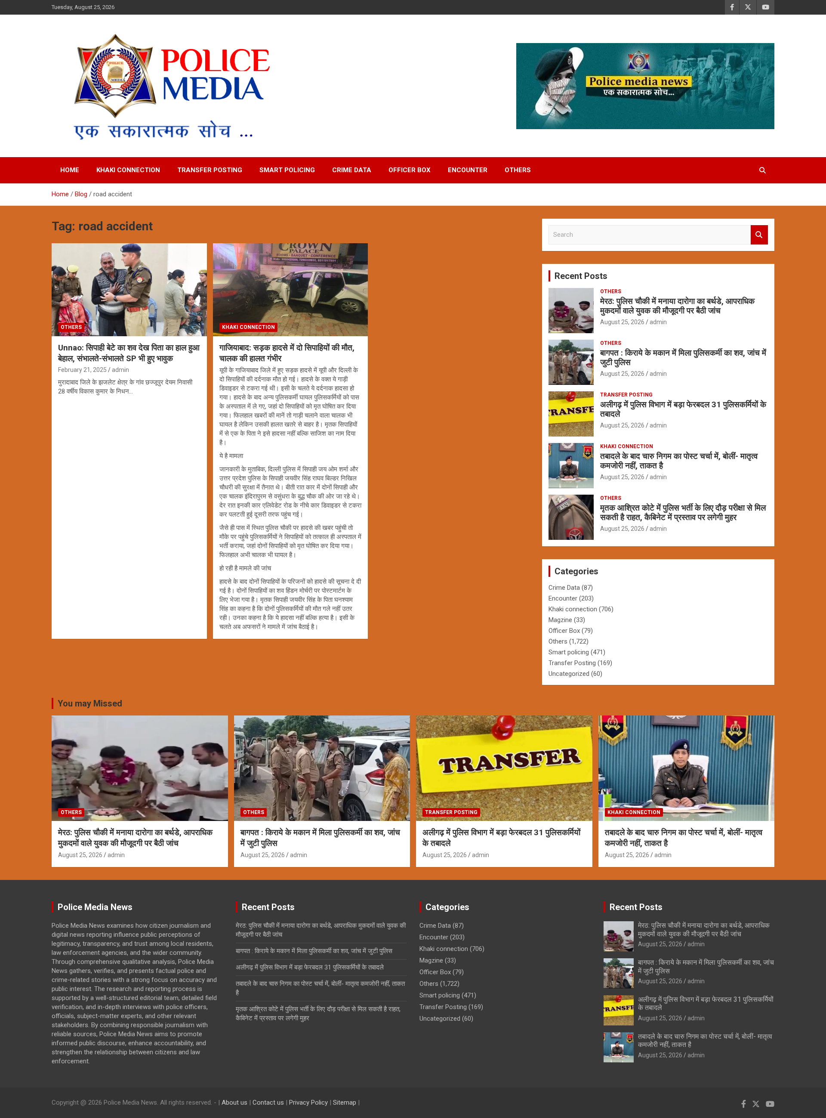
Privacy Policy (308, 1102)
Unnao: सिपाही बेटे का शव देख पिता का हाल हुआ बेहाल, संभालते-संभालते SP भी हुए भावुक (129, 353)
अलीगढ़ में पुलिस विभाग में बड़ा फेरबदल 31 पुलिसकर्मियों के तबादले (683, 409)
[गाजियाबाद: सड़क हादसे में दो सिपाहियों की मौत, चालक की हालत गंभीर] (291, 290)
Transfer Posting (209, 170)
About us (234, 1102)
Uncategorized (569, 674)
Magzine (560, 620)
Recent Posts (581, 276)
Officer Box (409, 170)
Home (69, 170)
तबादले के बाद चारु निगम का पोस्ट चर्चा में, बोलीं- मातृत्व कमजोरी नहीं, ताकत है (679, 461)
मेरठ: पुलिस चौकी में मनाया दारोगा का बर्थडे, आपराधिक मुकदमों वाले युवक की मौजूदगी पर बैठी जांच (677, 306)
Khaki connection (128, 170)
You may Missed (90, 703)
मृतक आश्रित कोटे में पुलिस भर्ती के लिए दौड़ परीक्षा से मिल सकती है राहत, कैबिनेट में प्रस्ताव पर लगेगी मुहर (683, 513)
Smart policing (287, 170)
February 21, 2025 (82, 369)
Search (759, 235)
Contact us (268, 1102)
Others (518, 170)
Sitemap (344, 1102)
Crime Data (351, 170)
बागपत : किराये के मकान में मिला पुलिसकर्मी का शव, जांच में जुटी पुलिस (683, 358)
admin (120, 369)
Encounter (467, 170)
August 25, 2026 (622, 322)
